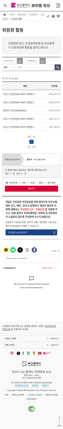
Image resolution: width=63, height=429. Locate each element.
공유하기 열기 (48, 16)
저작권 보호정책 (18, 394)
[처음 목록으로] (29, 137)
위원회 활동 (17, 18)
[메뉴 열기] (58, 6)
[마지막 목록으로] (34, 147)
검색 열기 (5, 6)
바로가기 (54, 338)
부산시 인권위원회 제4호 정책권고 (18, 94)
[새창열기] (12, 353)
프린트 (53, 16)
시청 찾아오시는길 (21, 385)
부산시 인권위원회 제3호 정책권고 (18, 102)
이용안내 (45, 385)
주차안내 (35, 385)
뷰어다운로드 (32, 398)
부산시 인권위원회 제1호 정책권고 (18, 126)
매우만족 (13, 182)
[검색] (58, 67)
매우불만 (52, 182)
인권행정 (33, 14)
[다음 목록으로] (29, 147)
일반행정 (22, 14)
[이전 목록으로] (34, 137)
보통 (32, 182)
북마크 (58, 16)
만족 (24, 182)
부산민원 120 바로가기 (17, 232)
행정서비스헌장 (52, 394)
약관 (6, 394)
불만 (41, 182)
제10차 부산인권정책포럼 (14, 110)
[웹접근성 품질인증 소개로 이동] (31, 406)
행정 (12, 14)
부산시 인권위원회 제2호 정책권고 (18, 118)
